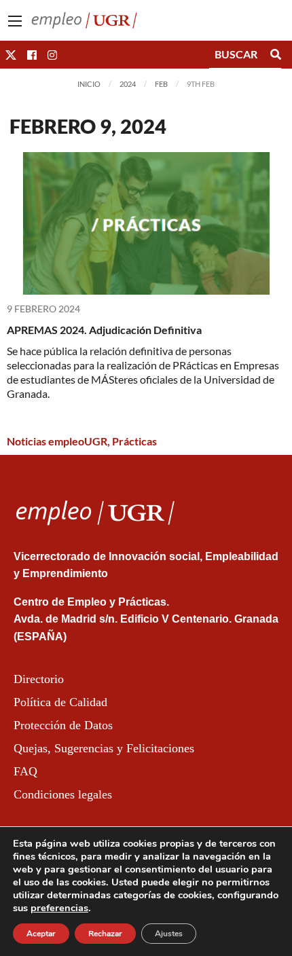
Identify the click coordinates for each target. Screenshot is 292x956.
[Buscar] (275, 54)
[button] (11, 54)
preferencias (59, 908)
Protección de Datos (63, 725)
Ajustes (169, 933)
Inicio (89, 83)
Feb (161, 83)
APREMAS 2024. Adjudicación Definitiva (104, 329)
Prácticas (134, 441)
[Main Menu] (15, 21)
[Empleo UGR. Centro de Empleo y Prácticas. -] (84, 18)
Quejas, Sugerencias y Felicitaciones (104, 748)
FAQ (25, 771)
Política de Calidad (60, 702)
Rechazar (105, 933)
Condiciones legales (63, 794)
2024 (128, 83)
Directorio (39, 679)
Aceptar (41, 933)
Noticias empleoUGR (57, 441)
